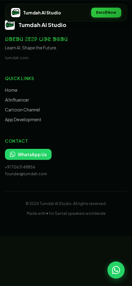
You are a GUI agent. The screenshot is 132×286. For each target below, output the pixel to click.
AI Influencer (17, 99)
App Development (23, 119)
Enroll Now (106, 12)
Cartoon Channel (22, 109)
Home (11, 90)
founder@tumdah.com (26, 174)
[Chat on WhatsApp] (116, 270)
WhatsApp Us (32, 154)
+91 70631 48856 (20, 167)
